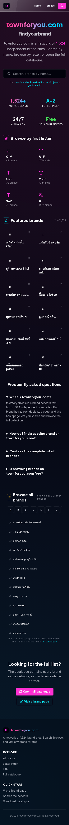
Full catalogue (12, 774)
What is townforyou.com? (30, 397)
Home (37, 5)
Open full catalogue (36, 691)
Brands (51, 5)
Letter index (10, 763)
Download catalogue (16, 801)
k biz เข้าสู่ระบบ (51, 82)
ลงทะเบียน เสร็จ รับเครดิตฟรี (28, 82)
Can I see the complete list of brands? (30, 453)
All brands (9, 758)
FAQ (5, 769)
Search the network (15, 796)
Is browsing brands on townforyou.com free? (25, 471)
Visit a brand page (36, 701)
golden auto (34, 85)
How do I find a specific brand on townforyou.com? (32, 435)
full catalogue (49, 641)
